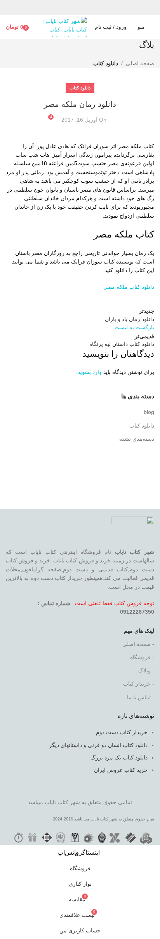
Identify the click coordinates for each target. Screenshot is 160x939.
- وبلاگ (146, 670)
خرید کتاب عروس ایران (121, 770)
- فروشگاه (142, 657)
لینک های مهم (139, 631)
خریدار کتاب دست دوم (122, 732)
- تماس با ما (140, 697)
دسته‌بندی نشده (136, 439)
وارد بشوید (90, 372)
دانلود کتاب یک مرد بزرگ (119, 757)
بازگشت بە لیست (134, 327)
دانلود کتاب (105, 63)
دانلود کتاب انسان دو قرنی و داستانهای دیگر (98, 745)
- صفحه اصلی (138, 644)
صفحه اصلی (140, 63)
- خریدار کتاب (138, 684)
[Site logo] (62, 26)
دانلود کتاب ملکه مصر (129, 287)
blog (149, 412)
